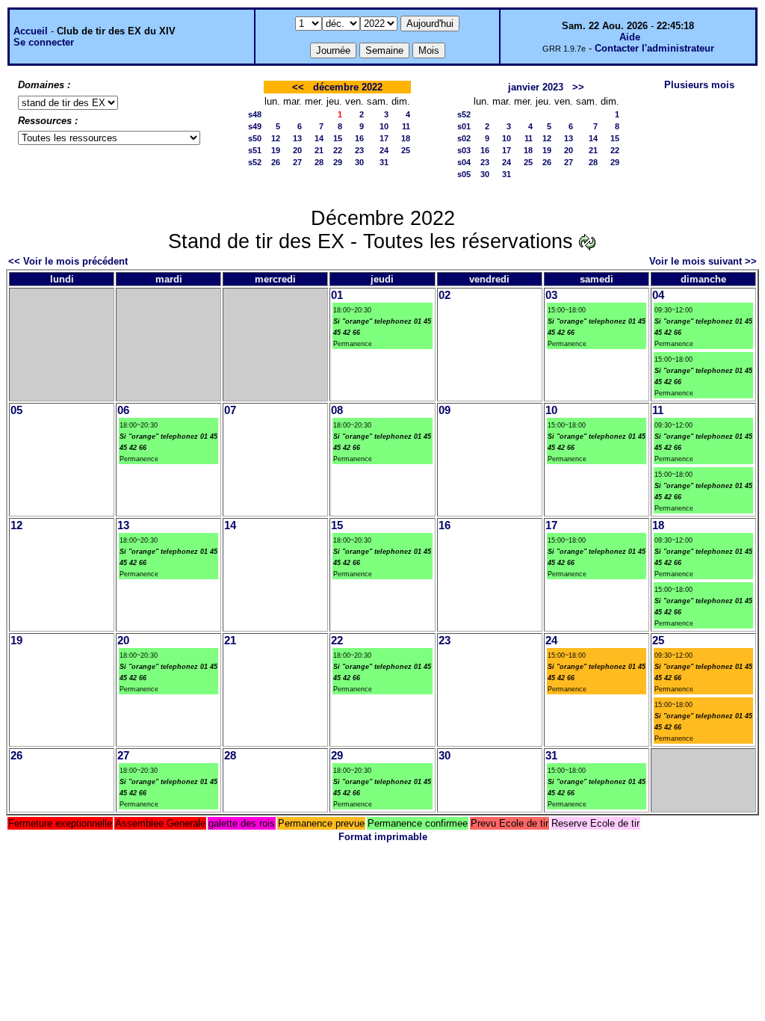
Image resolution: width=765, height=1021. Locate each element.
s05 (464, 174)
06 (123, 410)
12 (275, 138)
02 (444, 295)
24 (384, 150)
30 (359, 162)
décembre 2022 (347, 87)
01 (337, 295)
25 (405, 150)
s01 (464, 126)
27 (297, 162)
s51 (254, 150)
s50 (254, 138)
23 (359, 150)
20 (297, 150)
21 (319, 150)
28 (319, 162)
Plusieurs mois (699, 84)
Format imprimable (382, 836)
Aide (629, 37)
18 (405, 138)
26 (275, 162)
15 (337, 138)
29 (337, 162)
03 (551, 295)
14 (319, 138)
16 (359, 138)
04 (658, 295)
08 (337, 410)
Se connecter (43, 42)
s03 (464, 150)
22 (337, 150)
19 (275, 150)
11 (406, 126)
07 (230, 410)
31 (384, 162)
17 (384, 138)
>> (578, 87)
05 (16, 410)
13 (297, 138)
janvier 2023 (535, 87)
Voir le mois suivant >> (703, 261)
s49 (254, 126)
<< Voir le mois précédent (68, 261)
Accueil (30, 31)
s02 (464, 138)
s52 (254, 162)
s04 (464, 162)
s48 (254, 114)
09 (444, 410)
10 (384, 126)
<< (298, 87)
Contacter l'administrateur (654, 48)
